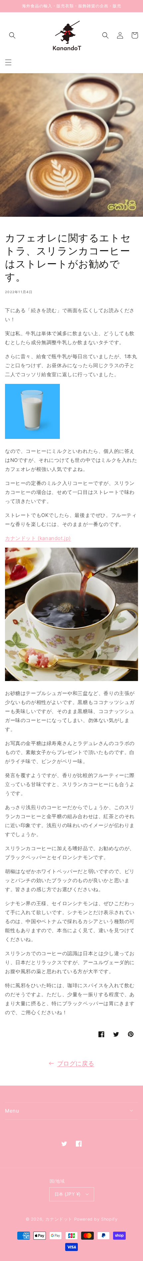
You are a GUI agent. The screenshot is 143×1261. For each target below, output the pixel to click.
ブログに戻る (75, 1063)
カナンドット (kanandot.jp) (38, 538)
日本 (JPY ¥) (67, 1194)
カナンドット (58, 1219)
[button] (8, 62)
